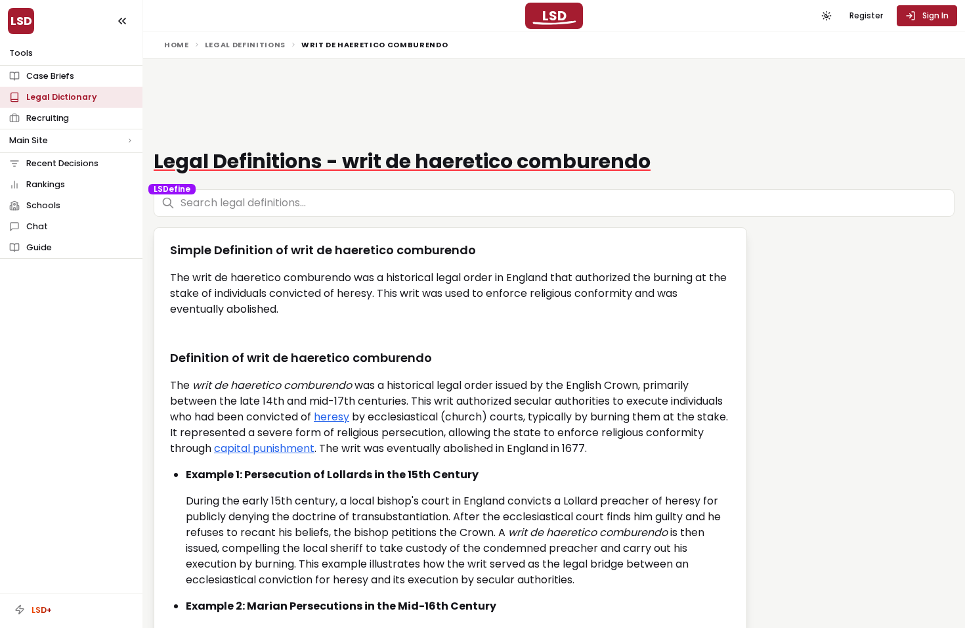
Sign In (935, 15)
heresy (331, 416)
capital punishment (264, 448)
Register (866, 15)
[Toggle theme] (826, 15)
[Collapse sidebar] (122, 21)
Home (176, 44)
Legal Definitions (245, 44)
